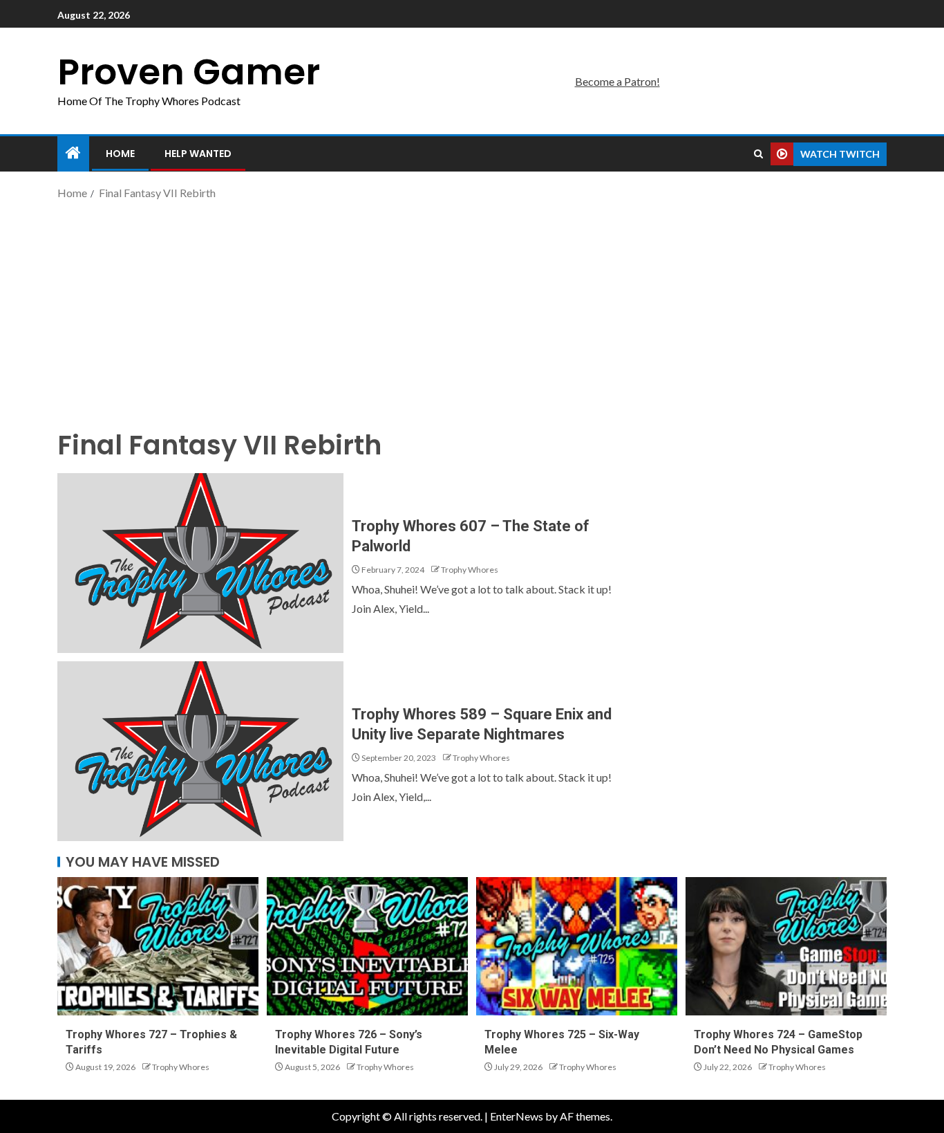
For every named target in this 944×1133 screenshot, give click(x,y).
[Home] (73, 153)
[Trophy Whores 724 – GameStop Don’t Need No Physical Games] (786, 946)
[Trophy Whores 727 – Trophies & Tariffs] (157, 946)
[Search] (758, 154)
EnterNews (516, 1116)
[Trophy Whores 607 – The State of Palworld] (200, 563)
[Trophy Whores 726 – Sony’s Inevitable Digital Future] (367, 946)
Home (120, 153)
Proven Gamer (188, 71)
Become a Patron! (617, 81)
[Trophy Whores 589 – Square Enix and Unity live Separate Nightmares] (200, 751)
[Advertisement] (472, 313)
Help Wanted (198, 153)
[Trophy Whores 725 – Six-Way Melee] (576, 946)
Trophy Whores (469, 569)
